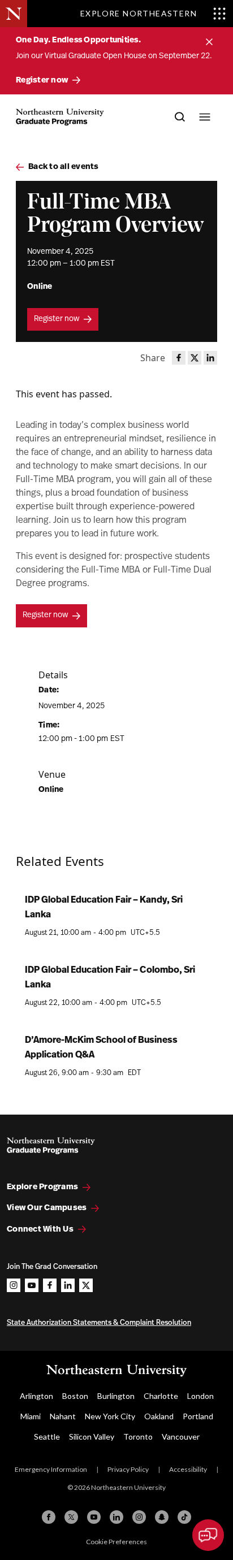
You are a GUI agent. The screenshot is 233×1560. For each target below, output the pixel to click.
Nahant (63, 1416)
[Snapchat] (162, 1517)
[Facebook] (48, 1517)
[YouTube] (94, 1517)
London (200, 1396)
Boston (75, 1396)
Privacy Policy (128, 1469)
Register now (56, 319)
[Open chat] (208, 1535)
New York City (110, 1416)
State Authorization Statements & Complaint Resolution (99, 1323)
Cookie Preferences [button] (116, 1541)
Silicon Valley (91, 1436)
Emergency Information (51, 1469)
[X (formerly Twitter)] (71, 1517)
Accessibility (188, 1469)
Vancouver (181, 1436)
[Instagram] (139, 1517)
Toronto (138, 1436)
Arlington (36, 1396)
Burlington (116, 1396)
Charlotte (161, 1396)
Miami (30, 1416)
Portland (198, 1416)
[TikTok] (184, 1517)
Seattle (47, 1436)
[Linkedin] (116, 1517)
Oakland (159, 1416)
